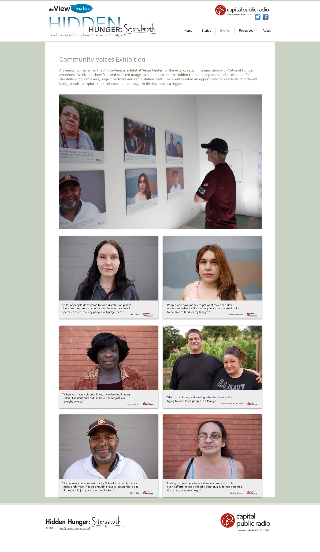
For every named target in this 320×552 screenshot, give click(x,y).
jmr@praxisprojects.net (74, 528)
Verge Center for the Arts (161, 70)
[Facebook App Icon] (265, 17)
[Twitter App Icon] (257, 17)
